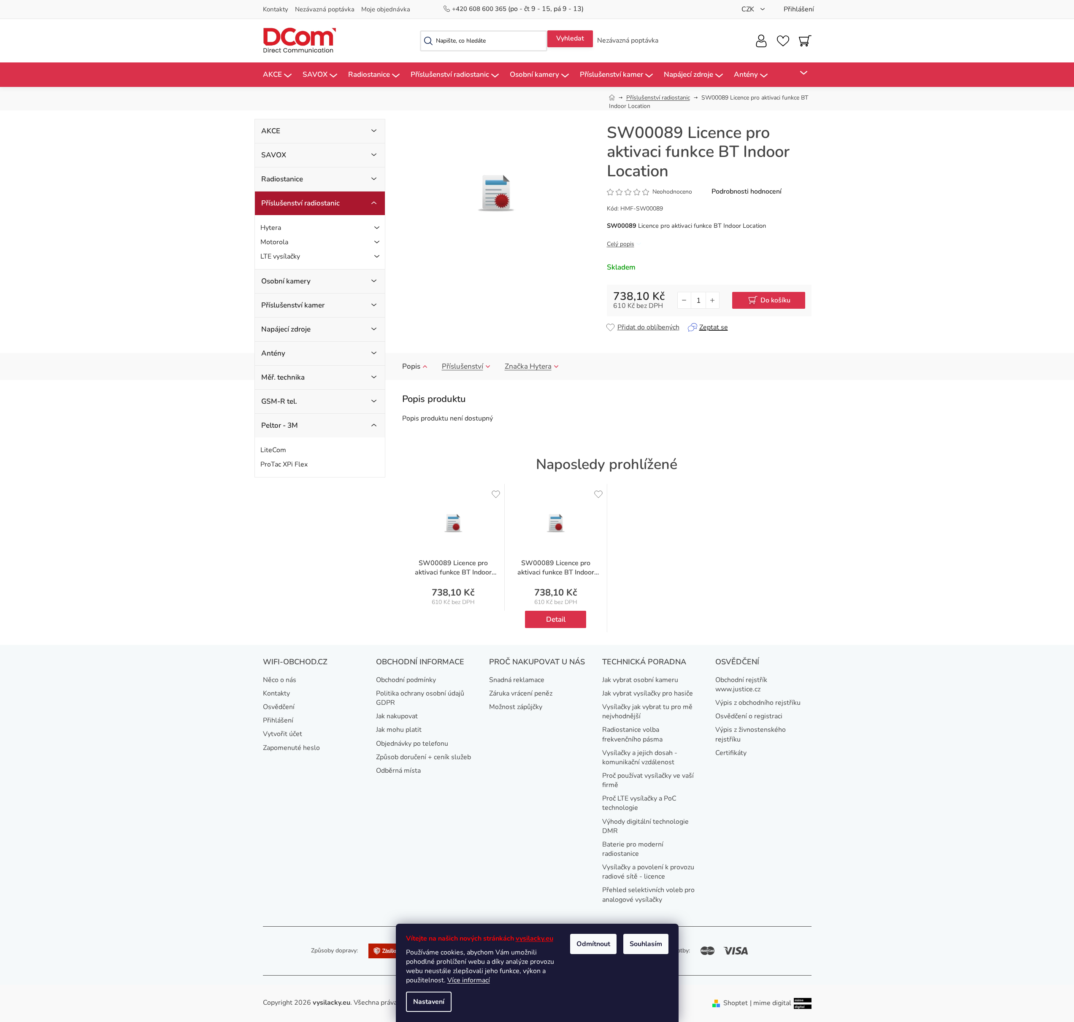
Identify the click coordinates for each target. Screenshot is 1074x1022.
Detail (555, 619)
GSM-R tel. (279, 401)
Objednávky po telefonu (412, 743)
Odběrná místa (398, 770)
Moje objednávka (385, 9)
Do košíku (775, 300)
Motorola (274, 242)
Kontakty (275, 9)
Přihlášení (278, 720)
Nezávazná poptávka (324, 9)
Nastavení (428, 1001)
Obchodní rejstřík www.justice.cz (741, 684)
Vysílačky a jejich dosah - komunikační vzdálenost (639, 757)
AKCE (270, 131)
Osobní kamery (286, 281)
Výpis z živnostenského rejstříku (750, 734)
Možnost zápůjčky (515, 707)
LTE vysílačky (280, 256)
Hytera (270, 227)
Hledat (570, 38)
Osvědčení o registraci (748, 716)
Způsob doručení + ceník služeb (423, 757)
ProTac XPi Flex (284, 464)
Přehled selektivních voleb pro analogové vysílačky (648, 894)
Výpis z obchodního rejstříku (758, 702)
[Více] (798, 73)
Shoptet (735, 1003)
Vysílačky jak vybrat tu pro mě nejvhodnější (647, 711)
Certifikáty (731, 753)
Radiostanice (282, 179)
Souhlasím (646, 944)
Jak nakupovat (397, 716)
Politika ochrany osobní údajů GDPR (420, 698)
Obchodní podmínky (406, 680)
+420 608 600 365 (480, 9)
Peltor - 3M (279, 425)
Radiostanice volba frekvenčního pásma (632, 734)
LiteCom (273, 450)
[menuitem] (277, 74)
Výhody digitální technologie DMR (645, 826)
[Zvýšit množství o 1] (712, 300)
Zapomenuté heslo (291, 747)
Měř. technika (283, 377)
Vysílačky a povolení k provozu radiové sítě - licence (648, 872)
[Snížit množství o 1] (684, 300)
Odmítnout (593, 944)
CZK (748, 9)
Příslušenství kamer (293, 305)
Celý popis (620, 244)
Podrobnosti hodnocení (746, 191)
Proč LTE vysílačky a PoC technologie (639, 803)
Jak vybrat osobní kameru (640, 680)
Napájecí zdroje (286, 329)
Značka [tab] (528, 366)
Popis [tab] (411, 366)
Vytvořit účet (282, 734)
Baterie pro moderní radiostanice (632, 849)
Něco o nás (279, 680)
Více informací (468, 980)
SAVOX (273, 155)
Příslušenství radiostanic (300, 203)
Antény (273, 353)
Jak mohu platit (399, 729)
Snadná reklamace (516, 680)
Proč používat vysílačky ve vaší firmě (648, 780)
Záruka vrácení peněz (520, 693)
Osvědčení (279, 707)
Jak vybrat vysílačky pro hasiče (647, 693)
